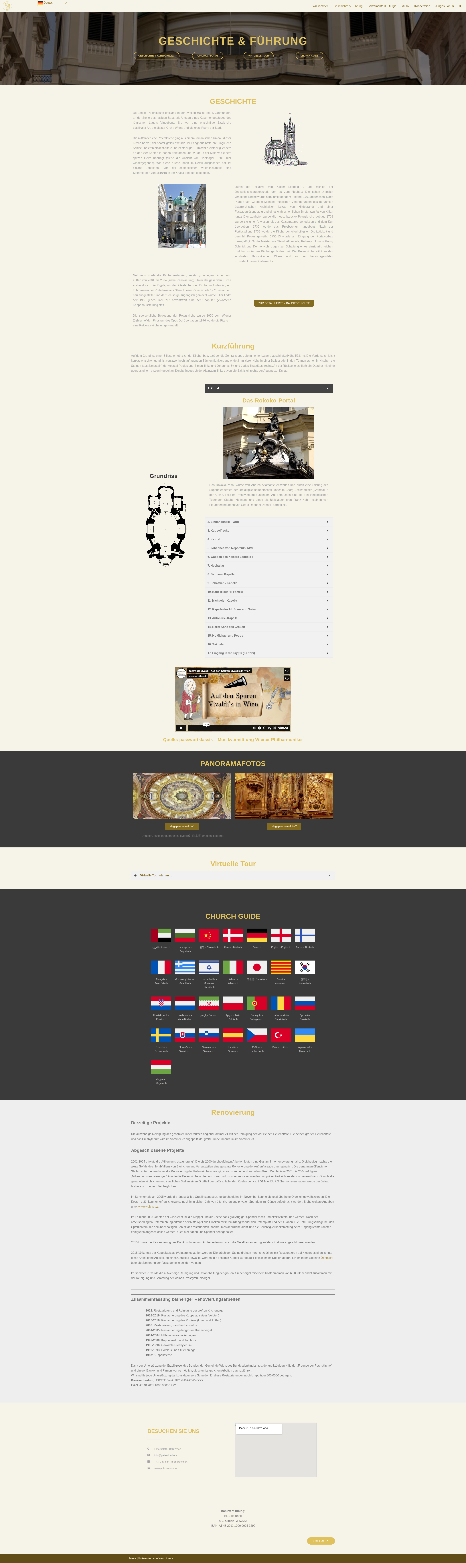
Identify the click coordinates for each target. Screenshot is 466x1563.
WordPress (166, 1558)
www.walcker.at (148, 1206)
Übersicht (327, 1257)
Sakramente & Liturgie (382, 6)
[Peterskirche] (7, 6)
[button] (455, 6)
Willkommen (321, 6)
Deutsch (48, 2)
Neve (132, 1558)
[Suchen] (460, 6)
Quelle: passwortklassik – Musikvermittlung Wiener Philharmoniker (233, 739)
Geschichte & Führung (348, 6)
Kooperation (422, 6)
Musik (405, 6)
